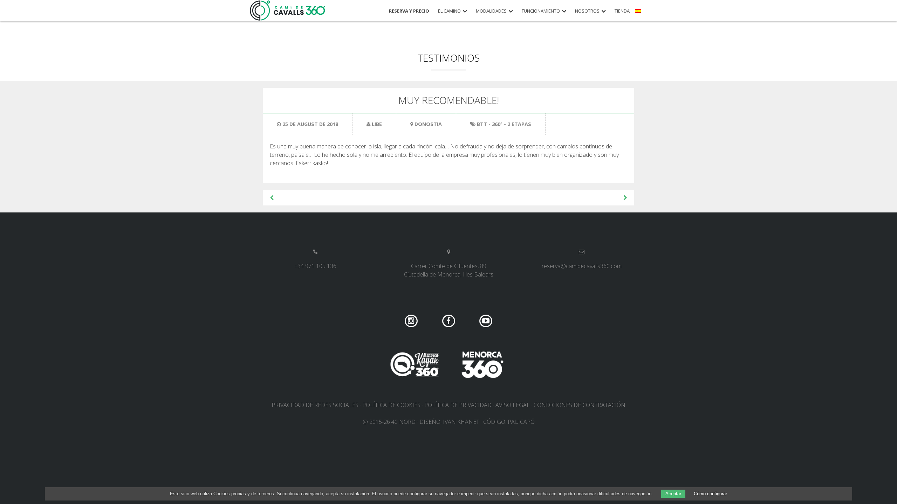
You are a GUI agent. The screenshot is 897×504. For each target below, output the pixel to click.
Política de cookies (391, 405)
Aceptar (673, 493)
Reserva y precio (409, 11)
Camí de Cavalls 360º (288, 10)
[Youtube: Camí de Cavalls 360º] (485, 320)
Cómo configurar (710, 493)
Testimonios (448, 57)
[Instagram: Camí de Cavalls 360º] (412, 320)
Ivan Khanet (461, 422)
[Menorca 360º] (482, 364)
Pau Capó (521, 422)
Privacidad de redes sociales (315, 405)
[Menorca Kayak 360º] (414, 364)
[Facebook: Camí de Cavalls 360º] (449, 320)
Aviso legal (512, 405)
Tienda (622, 11)
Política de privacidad (458, 405)
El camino (449, 11)
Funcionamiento (541, 11)
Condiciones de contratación (579, 405)
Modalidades (491, 11)
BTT (482, 124)
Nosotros (587, 11)
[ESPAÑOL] (639, 13)
